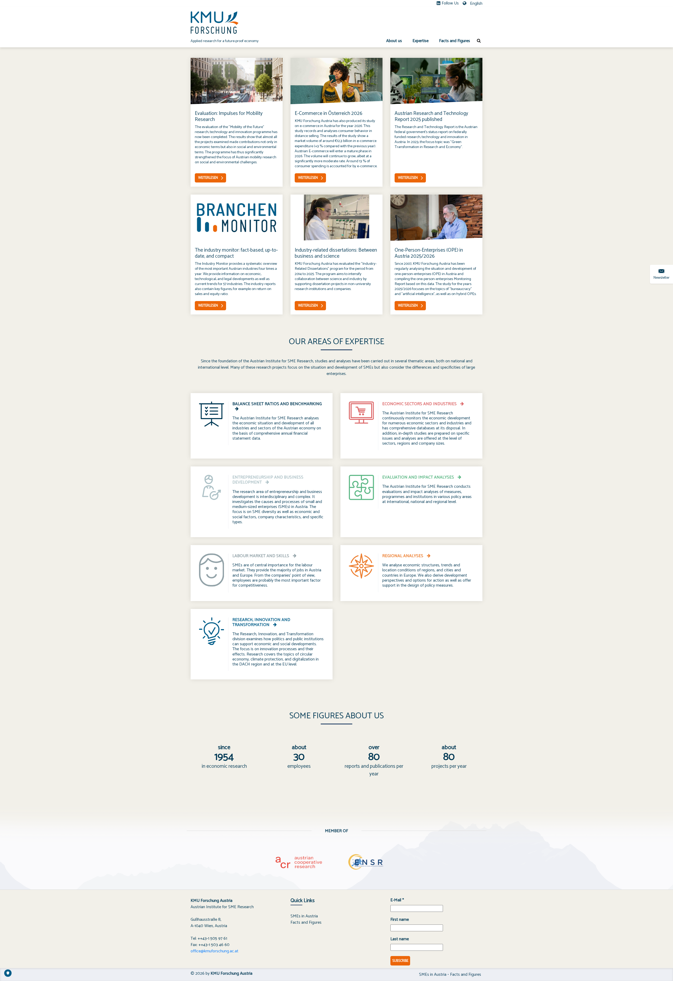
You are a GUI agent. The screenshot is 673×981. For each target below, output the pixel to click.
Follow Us (450, 3)
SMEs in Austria (304, 916)
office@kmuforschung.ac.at (214, 951)
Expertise (420, 40)
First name (399, 919)
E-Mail (397, 900)
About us (394, 40)
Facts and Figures (454, 40)
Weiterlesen (208, 178)
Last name (399, 939)
